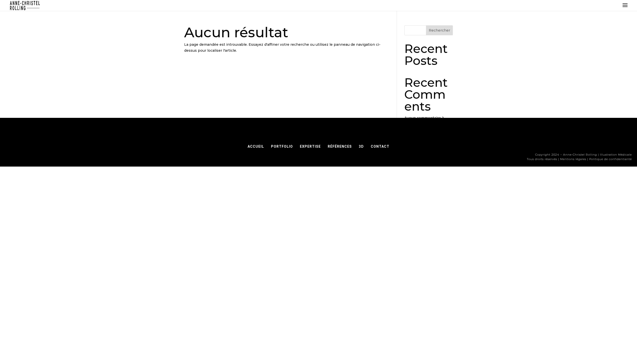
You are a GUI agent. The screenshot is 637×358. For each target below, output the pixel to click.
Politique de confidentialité (610, 159)
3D (361, 146)
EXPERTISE (310, 146)
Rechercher (439, 30)
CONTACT (380, 146)
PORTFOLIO (282, 146)
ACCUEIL (256, 146)
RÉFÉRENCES (341, 146)
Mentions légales (573, 159)
